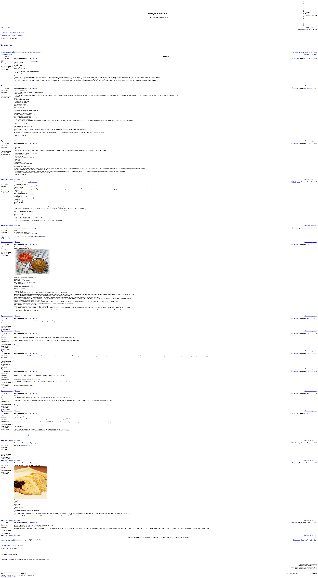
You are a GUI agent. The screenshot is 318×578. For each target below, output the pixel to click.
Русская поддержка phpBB (8, 576)
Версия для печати (7, 54)
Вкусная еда (6, 45)
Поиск (315, 27)
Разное (13, 35)
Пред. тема (307, 54)
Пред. (302, 52)
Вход (4, 27)
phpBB (13, 575)
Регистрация (12, 27)
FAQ (308, 27)
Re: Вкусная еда (32, 58)
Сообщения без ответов (7, 32)
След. (315, 52)
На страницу (296, 52)
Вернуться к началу (7, 85)
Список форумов (5, 35)
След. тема (314, 54)
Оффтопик (20, 35)
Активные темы (19, 32)
